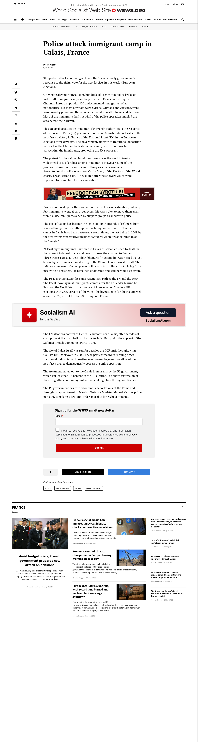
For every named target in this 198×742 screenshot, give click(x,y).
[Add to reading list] (16, 138)
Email (59, 416)
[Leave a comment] (16, 131)
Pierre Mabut (49, 64)
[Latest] (22, 20)
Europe (78, 488)
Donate (145, 27)
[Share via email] (16, 115)
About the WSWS (117, 27)
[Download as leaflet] (16, 123)
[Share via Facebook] (16, 84)
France (48, 488)
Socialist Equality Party (86, 27)
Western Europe (62, 488)
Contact (167, 4)
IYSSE (103, 27)
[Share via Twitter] (16, 92)
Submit (99, 447)
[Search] (182, 20)
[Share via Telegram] (16, 107)
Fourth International (60, 27)
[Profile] (182, 4)
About (176, 4)
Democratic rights (93, 488)
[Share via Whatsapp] (16, 100)
